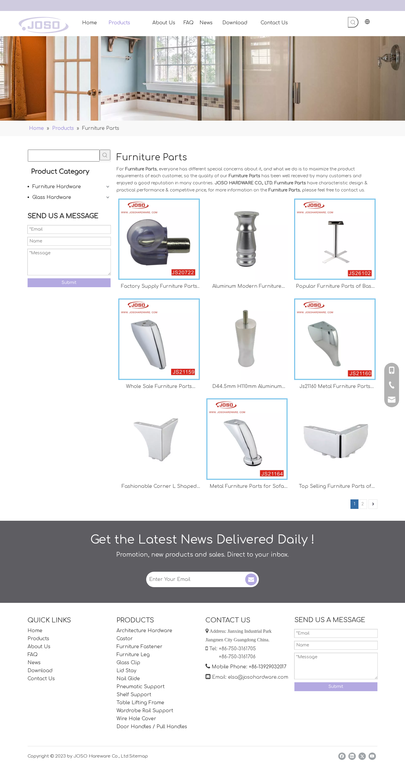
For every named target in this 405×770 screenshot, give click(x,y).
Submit (69, 282)
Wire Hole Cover (136, 718)
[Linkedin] (352, 756)
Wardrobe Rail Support (145, 710)
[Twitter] (362, 756)
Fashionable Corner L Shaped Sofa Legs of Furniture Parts (159, 487)
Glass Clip (128, 662)
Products (38, 638)
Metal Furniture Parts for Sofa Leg (247, 487)
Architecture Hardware (144, 630)
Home (35, 630)
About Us (39, 646)
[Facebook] (342, 756)
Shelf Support (134, 694)
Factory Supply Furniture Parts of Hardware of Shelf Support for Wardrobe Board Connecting (159, 287)
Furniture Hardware (56, 186)
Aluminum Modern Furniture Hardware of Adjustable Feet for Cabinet (247, 287)
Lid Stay (126, 670)
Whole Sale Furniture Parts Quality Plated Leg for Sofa (159, 387)
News (34, 662)
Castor (125, 638)
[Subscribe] (251, 579)
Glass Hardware (51, 197)
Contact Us (41, 678)
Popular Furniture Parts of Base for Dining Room (335, 287)
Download (40, 670)
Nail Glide (128, 678)
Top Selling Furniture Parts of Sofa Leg (335, 487)
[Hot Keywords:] (353, 22)
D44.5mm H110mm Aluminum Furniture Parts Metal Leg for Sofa (247, 387)
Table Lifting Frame (140, 702)
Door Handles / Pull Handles (152, 726)
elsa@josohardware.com (258, 677)
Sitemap (138, 756)
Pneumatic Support (141, 686)
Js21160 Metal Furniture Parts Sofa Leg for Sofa (334, 387)
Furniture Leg (133, 654)
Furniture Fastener (139, 646)
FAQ (33, 654)
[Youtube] (372, 756)
